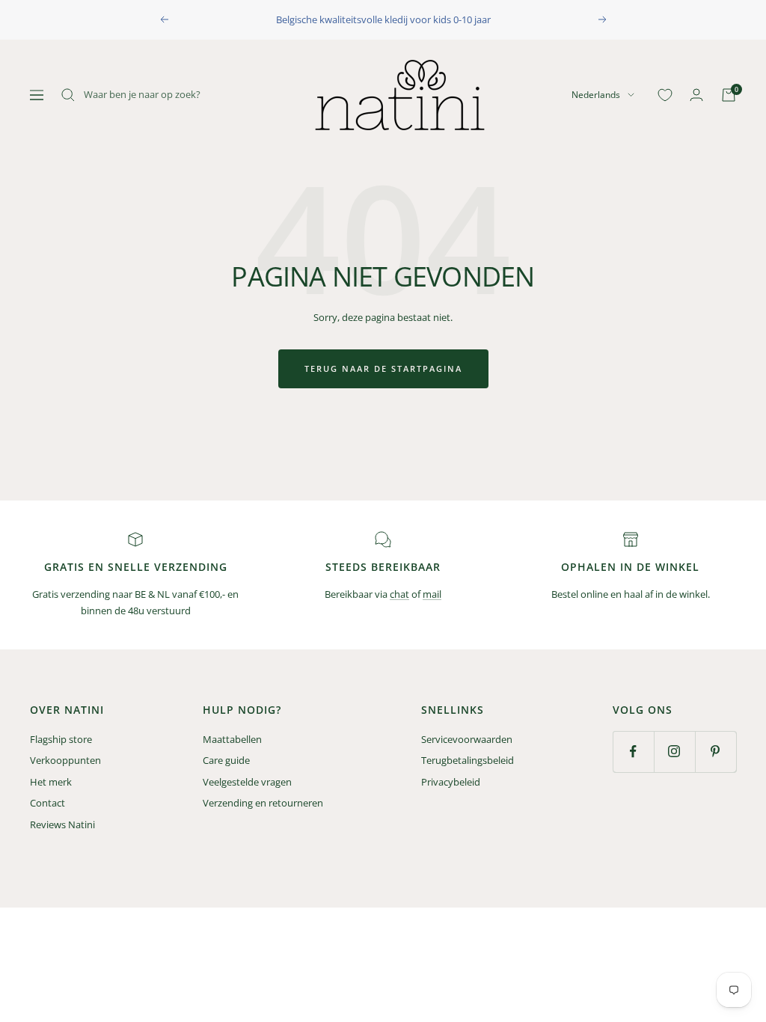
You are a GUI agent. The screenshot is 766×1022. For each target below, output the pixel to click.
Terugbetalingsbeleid (467, 760)
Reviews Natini (62, 824)
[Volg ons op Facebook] (633, 751)
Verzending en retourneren (263, 803)
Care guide (226, 760)
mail (432, 594)
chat (399, 594)
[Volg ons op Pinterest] (715, 751)
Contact (47, 803)
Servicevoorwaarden (466, 739)
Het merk (51, 782)
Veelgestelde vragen (247, 782)
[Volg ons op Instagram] (674, 751)
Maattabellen (232, 739)
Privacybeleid (450, 782)
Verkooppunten (65, 760)
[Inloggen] (696, 94)
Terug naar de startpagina (383, 368)
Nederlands (596, 94)
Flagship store (61, 739)
